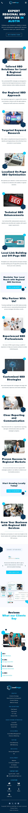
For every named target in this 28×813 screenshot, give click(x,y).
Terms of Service (14, 810)
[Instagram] (15, 803)
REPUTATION (14, 749)
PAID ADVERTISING (14, 706)
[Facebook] (9, 803)
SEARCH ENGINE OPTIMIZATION (14, 720)
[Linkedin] (18, 803)
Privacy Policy (14, 808)
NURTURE (14, 740)
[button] (2, 565)
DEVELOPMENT (14, 758)
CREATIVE (14, 693)
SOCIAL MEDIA (14, 731)
